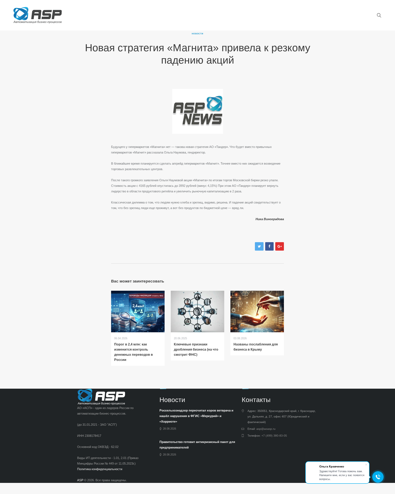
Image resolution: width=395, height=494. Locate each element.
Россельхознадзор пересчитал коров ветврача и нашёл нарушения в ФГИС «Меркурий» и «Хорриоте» (196, 416)
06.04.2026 (120, 338)
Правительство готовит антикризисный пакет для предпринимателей (197, 444)
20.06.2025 (180, 338)
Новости (197, 34)
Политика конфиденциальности (99, 469)
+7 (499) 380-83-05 (274, 435)
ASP (80, 480)
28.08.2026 (169, 428)
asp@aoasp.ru (265, 428)
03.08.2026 (240, 338)
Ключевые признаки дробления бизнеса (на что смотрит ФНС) (196, 349)
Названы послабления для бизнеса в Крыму (256, 347)
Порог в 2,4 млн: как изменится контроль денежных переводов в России (133, 352)
